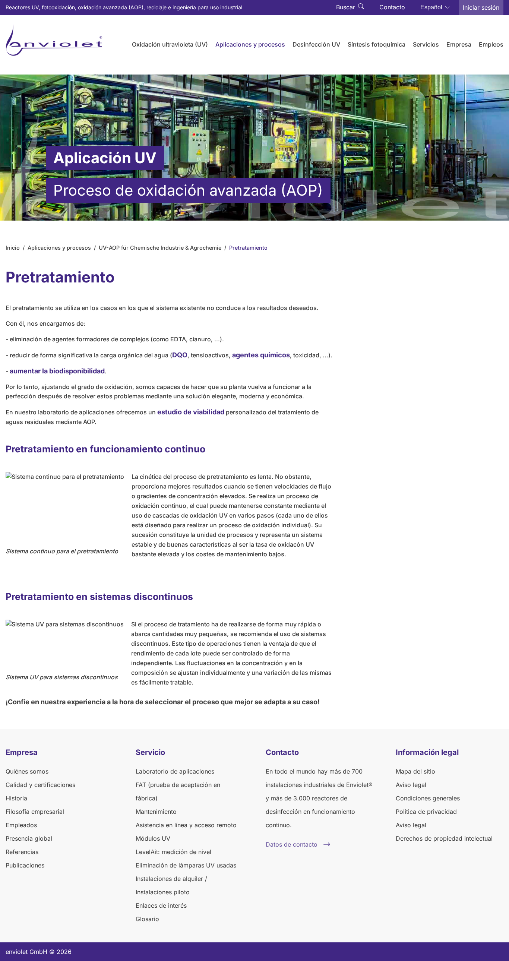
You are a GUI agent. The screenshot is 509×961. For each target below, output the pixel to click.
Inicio (13, 247)
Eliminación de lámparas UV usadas (186, 865)
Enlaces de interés (161, 905)
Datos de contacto (291, 844)
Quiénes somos (27, 771)
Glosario (147, 919)
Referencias (22, 852)
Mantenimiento (156, 811)
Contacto (392, 7)
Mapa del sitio (415, 771)
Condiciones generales (428, 798)
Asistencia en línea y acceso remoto (186, 825)
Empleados (21, 825)
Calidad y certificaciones (40, 784)
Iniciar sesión (481, 7)
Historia (16, 798)
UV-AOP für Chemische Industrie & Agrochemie (160, 247)
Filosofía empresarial (35, 811)
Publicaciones (25, 865)
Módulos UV (153, 838)
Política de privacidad (426, 811)
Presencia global (29, 838)
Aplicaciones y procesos (59, 247)
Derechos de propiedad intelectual (444, 838)
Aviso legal (411, 784)
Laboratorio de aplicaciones (175, 771)
